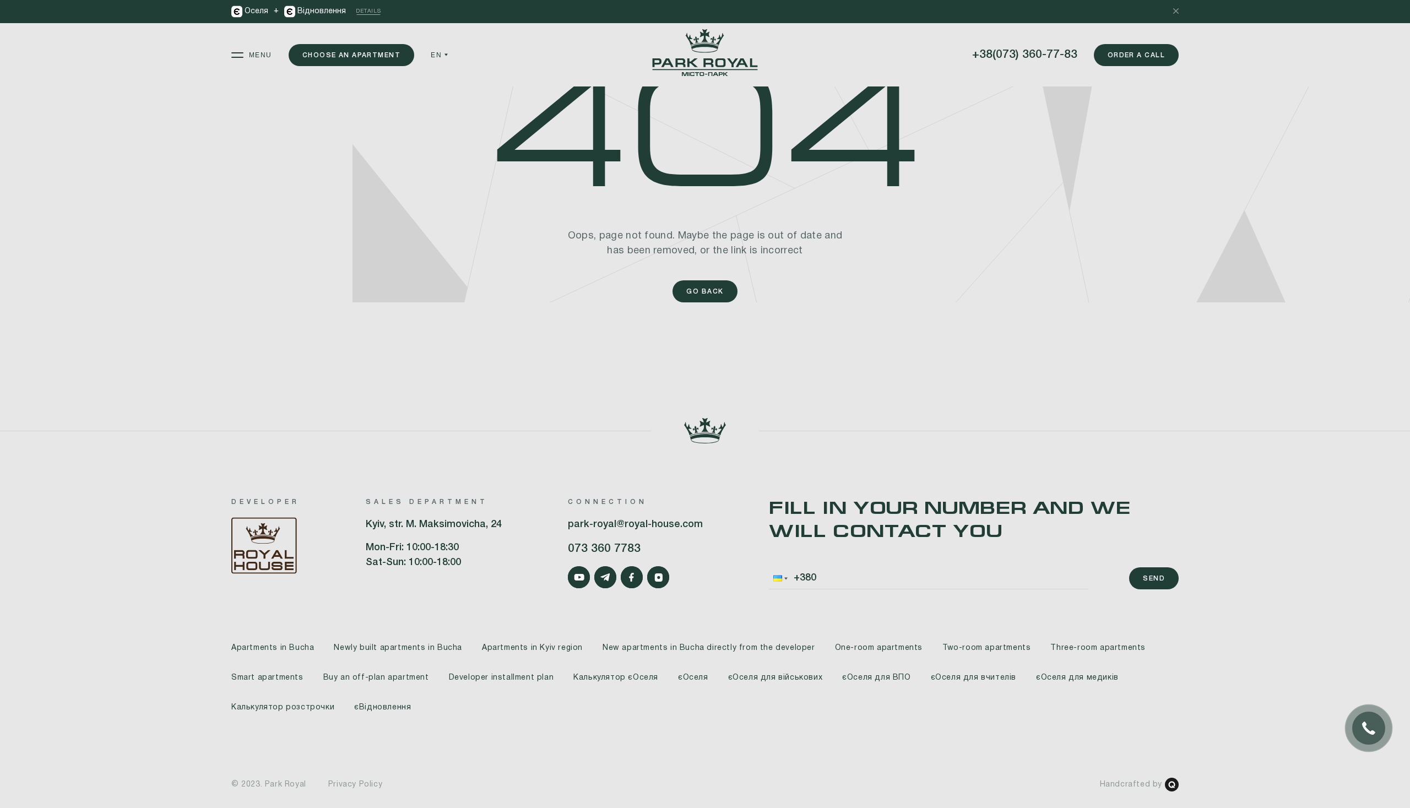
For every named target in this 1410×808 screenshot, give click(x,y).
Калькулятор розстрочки (282, 707)
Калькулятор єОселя (615, 677)
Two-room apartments (986, 648)
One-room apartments (879, 648)
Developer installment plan (501, 677)
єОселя (693, 677)
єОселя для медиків (1077, 677)
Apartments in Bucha (272, 648)
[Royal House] (265, 547)
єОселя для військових (775, 677)
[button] (779, 578)
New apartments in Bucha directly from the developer (709, 648)
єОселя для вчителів (973, 677)
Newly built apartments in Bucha (398, 648)
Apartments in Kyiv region (532, 648)
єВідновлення (382, 707)
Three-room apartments (1098, 648)
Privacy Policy (355, 784)
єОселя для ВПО (876, 677)
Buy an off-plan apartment (376, 677)
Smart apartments (267, 677)
